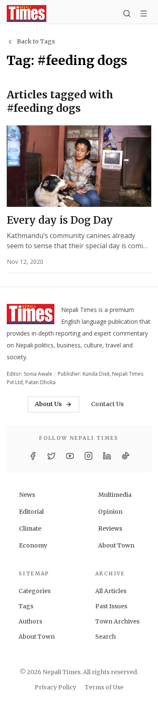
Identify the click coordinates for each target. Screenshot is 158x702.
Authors (30, 621)
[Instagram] (88, 455)
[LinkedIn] (107, 455)
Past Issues (111, 606)
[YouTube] (70, 455)
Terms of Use (104, 687)
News (27, 495)
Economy (33, 545)
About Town (116, 545)
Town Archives (117, 621)
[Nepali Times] (30, 316)
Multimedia (114, 495)
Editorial (31, 511)
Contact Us (107, 404)
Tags (26, 606)
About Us (48, 404)
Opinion (110, 511)
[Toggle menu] (143, 13)
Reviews (110, 528)
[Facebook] (32, 455)
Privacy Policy (55, 687)
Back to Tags (36, 41)
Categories (35, 591)
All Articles (110, 591)
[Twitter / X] (51, 455)
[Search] (126, 13)
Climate (30, 528)
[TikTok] (125, 455)
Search (105, 636)
